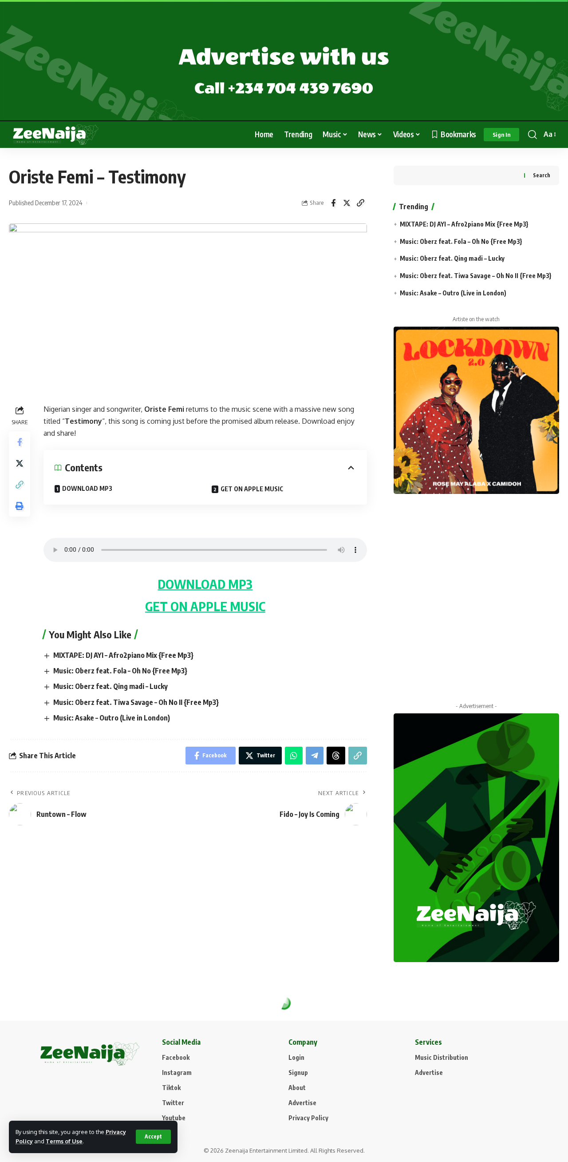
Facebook (175, 1057)
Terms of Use (64, 1141)
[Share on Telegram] (314, 755)
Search (541, 175)
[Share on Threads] (336, 755)
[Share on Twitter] (347, 203)
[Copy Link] (361, 203)
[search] (532, 134)
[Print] (19, 505)
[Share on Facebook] (333, 203)
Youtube (173, 1118)
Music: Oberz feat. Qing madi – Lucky (110, 686)
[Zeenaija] (56, 134)
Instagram (177, 1072)
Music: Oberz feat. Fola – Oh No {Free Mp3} (120, 670)
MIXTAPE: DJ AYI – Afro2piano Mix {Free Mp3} (123, 655)
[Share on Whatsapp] (294, 755)
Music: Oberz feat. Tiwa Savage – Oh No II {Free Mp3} (136, 702)
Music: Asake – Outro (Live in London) (111, 717)
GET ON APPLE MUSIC (252, 489)
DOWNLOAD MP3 (87, 488)
